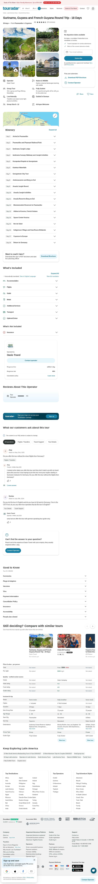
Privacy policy (70, 64)
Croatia (21, 794)
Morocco (8, 797)
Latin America (9, 789)
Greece (21, 805)
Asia (6, 780)
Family (78, 805)
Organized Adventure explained (35, 835)
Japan (21, 778)
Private (78, 808)
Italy (33, 783)
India (6, 808)
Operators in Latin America (28, 757)
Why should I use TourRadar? (12, 849)
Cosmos (55, 780)
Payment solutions (31, 849)
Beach (78, 803)
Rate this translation (53, 276)
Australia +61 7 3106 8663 (80, 846)
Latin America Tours (59, 757)
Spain (34, 797)
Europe (7, 786)
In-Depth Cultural (81, 794)
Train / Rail (79, 800)
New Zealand (23, 780)
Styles (51, 8)
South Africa (9, 800)
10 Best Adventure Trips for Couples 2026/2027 (57, 753)
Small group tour (79, 753)
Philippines (22, 783)
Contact (82, 8)
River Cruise (80, 789)
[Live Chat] (93, 870)
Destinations (43, 8)
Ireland (34, 780)
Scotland (35, 794)
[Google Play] (77, 870)
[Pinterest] (43, 867)
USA (33, 808)
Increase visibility (31, 851)
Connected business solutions (35, 837)
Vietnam (21, 792)
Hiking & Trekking (81, 783)
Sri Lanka (22, 786)
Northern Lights (81, 786)
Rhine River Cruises (38, 792)
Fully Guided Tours (9, 760)
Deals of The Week (71, 8)
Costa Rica (35, 805)
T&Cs (90, 63)
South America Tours (44, 757)
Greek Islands (23, 808)
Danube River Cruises (25, 797)
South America (9, 792)
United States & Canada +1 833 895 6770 (83, 840)
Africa (7, 778)
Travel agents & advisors (56, 847)
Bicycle (78, 780)
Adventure (79, 778)
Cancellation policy (8, 854)
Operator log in (30, 856)
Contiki (55, 778)
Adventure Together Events (34, 840)
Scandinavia (36, 786)
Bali (6, 803)
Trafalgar (55, 792)
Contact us (75, 835)
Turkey (34, 800)
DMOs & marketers (55, 851)
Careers (9, 837)
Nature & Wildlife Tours (74, 757)
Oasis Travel (11, 513)
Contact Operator (74, 83)
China (7, 805)
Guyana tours (22, 760)
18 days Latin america (10, 757)
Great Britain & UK (24, 803)
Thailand (21, 789)
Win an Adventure (12, 847)
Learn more (51, 375)
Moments (59, 8)
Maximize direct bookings (33, 854)
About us (5, 835)
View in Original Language (28, 276)
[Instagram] (38, 867)
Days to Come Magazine (10, 845)
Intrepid (55, 786)
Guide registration (54, 837)
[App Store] (77, 866)
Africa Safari (80, 792)
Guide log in (52, 840)
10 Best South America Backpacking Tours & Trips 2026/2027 (22, 753)
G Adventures (57, 783)
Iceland (34, 778)
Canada (34, 803)
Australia (8, 783)
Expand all (53, 130)
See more (32, 728)
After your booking (8, 852)
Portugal (35, 789)
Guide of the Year (54, 835)
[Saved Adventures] (88, 8)
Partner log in (53, 856)
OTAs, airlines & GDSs (56, 854)
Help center (75, 837)
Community (6, 856)
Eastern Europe (23, 800)
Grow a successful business (34, 847)
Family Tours (87, 757)
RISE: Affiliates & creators (56, 849)
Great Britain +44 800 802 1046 (81, 843)
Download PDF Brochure (77, 77)
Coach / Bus (80, 797)
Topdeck (55, 789)
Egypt (7, 794)
